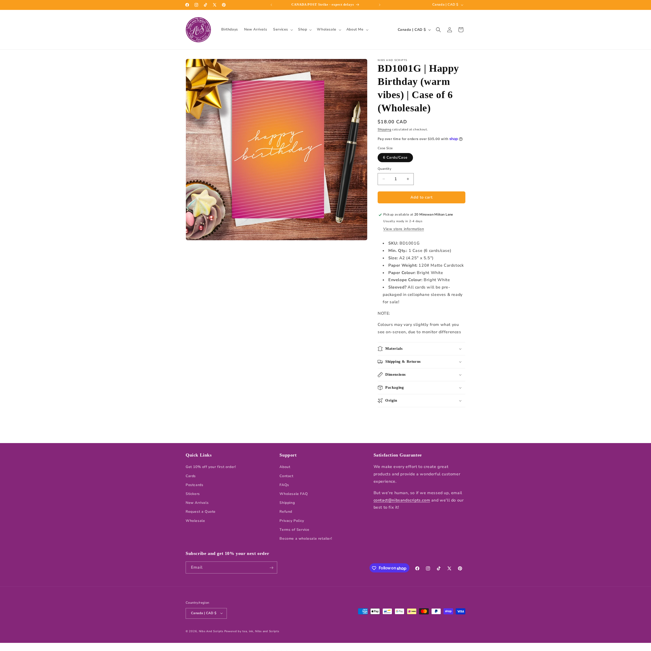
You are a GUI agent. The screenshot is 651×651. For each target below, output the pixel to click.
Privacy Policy (291, 520)
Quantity (384, 168)
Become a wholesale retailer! (305, 538)
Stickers (193, 493)
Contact (286, 476)
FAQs (284, 484)
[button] (282, 29)
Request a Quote (201, 511)
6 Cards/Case (395, 157)
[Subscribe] (271, 568)
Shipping (384, 129)
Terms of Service (294, 529)
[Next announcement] (379, 5)
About (284, 467)
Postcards (194, 484)
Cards (191, 476)
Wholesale (195, 520)
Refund (285, 511)
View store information (403, 228)
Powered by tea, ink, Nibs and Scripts (251, 631)
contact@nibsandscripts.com (402, 500)
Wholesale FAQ (293, 493)
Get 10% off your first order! (211, 467)
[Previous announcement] (271, 5)
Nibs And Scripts (211, 631)
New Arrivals (197, 502)
